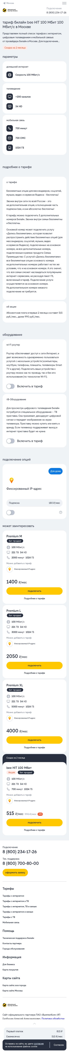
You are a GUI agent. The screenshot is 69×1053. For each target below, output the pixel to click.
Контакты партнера (12, 943)
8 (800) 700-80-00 (21, 863)
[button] (34, 37)
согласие (39, 1043)
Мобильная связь (11, 922)
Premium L (13, 610)
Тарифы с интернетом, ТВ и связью (20, 906)
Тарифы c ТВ (9, 917)
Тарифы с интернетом (13, 896)
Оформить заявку (15, 872)
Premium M (14, 536)
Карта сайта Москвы (13, 990)
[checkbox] (10, 386)
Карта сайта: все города (14, 985)
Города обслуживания (14, 949)
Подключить (34, 591)
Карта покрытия (10, 970)
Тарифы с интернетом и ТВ (16, 901)
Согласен (59, 1044)
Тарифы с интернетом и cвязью (18, 912)
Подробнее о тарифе (34, 598)
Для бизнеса (9, 964)
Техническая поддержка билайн (18, 938)
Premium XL (14, 685)
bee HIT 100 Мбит (19, 768)
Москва (10, 3)
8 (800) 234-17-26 (56, 12)
